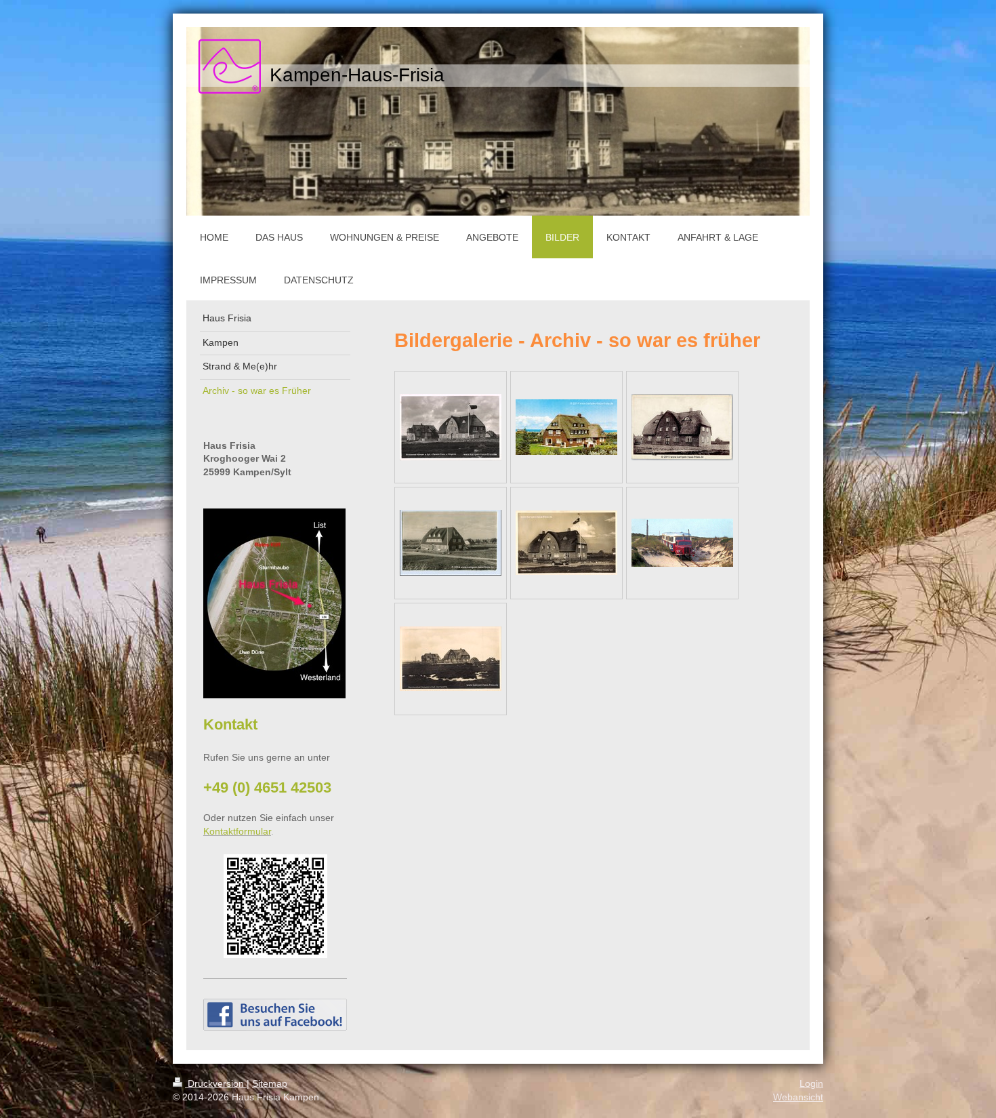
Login (811, 1083)
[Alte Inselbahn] (682, 543)
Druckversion (216, 1083)
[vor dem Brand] (450, 427)
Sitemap (269, 1083)
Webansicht (798, 1097)
